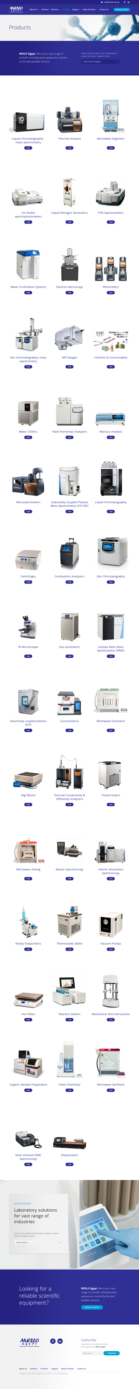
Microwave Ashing (28, 869)
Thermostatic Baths (69, 943)
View (28, 148)
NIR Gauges (69, 357)
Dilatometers (69, 1155)
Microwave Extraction (111, 721)
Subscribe (112, 1353)
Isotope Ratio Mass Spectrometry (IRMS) (110, 649)
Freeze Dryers (111, 795)
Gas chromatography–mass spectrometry (28, 359)
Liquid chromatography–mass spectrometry (28, 141)
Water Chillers (28, 432)
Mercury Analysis (110, 432)
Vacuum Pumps (110, 943)
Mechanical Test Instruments (111, 1014)
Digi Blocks (28, 795)
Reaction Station (69, 1014)
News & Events (89, 9)
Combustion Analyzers (69, 576)
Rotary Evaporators (28, 943)
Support (75, 9)
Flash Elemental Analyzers (69, 432)
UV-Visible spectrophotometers (28, 215)
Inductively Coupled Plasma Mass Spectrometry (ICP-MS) (69, 504)
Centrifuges (28, 576)
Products (66, 9)
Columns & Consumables (110, 357)
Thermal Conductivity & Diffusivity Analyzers (69, 797)
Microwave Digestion (111, 139)
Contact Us (103, 9)
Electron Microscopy (69, 287)
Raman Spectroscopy (69, 869)
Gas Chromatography (111, 576)
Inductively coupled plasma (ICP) (28, 723)
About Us (33, 9)
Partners (45, 9)
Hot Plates (28, 1014)
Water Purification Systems (28, 287)
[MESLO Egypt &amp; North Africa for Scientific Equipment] (16, 9)
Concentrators (69, 721)
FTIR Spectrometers (111, 213)
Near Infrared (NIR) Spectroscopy (28, 1157)
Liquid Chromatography (111, 502)
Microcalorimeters (28, 502)
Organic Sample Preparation (28, 1084)
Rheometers (111, 287)
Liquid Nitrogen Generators (69, 213)
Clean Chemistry (69, 1084)
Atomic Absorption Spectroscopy (110, 871)
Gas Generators (69, 647)
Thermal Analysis (69, 139)
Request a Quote (122, 10)
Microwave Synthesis (111, 1084)
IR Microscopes (28, 647)
